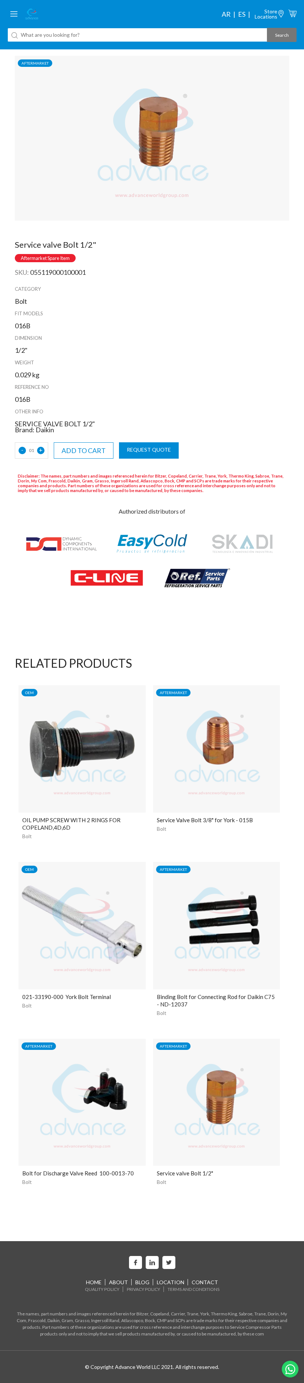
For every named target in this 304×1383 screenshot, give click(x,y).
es (241, 14)
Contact (205, 1282)
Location (170, 1282)
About (118, 1282)
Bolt (27, 836)
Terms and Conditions (193, 1289)
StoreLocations (266, 14)
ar (226, 14)
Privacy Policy (143, 1289)
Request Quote (149, 449)
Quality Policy (102, 1289)
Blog (142, 1282)
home (94, 1282)
